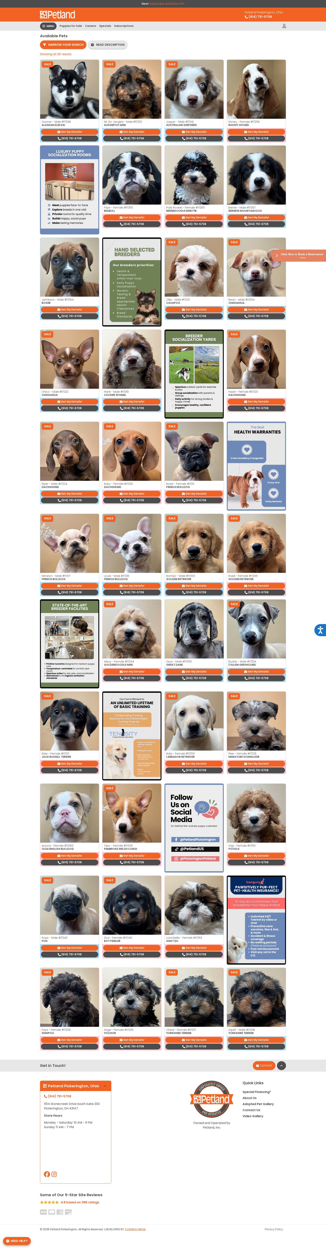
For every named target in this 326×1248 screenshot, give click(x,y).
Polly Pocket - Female (185, 207)
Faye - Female (118, 207)
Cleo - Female (118, 846)
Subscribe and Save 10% (167, 4)
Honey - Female (244, 122)
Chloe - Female (181, 1030)
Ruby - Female (118, 484)
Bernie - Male (241, 207)
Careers (90, 26)
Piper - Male (54, 484)
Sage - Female (118, 1030)
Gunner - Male (56, 122)
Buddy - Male (242, 661)
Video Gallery (253, 1116)
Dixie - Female (55, 753)
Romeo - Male (180, 576)
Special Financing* (257, 1092)
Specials (105, 26)
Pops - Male (54, 938)
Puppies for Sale (71, 26)
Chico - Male (55, 392)
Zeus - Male (179, 661)
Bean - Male (241, 300)
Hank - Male (116, 392)
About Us (250, 1098)
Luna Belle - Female (184, 938)
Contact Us (251, 1110)
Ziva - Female (118, 938)
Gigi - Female (241, 846)
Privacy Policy (274, 1229)
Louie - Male (116, 576)
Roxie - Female (243, 576)
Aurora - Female (57, 846)
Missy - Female (119, 661)
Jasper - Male (180, 122)
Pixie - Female (242, 753)
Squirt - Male (241, 1030)
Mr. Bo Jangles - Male (123, 122)
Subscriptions (124, 26)
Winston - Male (56, 576)
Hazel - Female (243, 392)
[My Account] (284, 26)
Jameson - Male (58, 300)
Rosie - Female (180, 484)
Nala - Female (180, 753)
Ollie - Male (178, 300)
